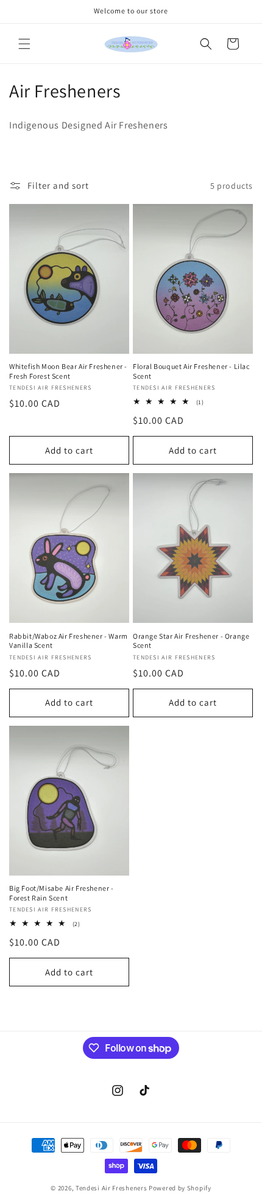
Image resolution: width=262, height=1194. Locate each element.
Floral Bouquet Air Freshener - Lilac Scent (191, 371)
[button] (24, 43)
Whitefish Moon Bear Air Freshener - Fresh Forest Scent (68, 371)
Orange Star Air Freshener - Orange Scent (191, 640)
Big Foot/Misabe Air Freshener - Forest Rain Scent (61, 892)
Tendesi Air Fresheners (111, 1188)
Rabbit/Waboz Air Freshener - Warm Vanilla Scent (68, 640)
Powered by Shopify (180, 1188)
